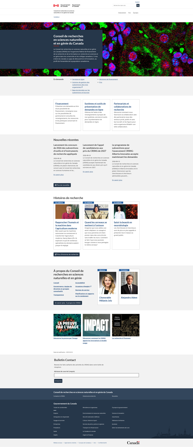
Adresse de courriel (61, 371)
